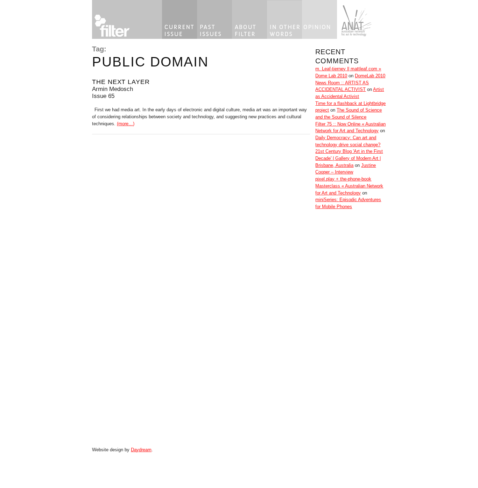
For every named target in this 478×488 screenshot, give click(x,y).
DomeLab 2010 (370, 75)
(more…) (125, 123)
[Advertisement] (336, 334)
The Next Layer (121, 81)
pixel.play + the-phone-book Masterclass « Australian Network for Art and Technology (349, 185)
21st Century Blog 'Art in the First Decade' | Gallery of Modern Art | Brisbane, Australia (349, 158)
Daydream (141, 449)
